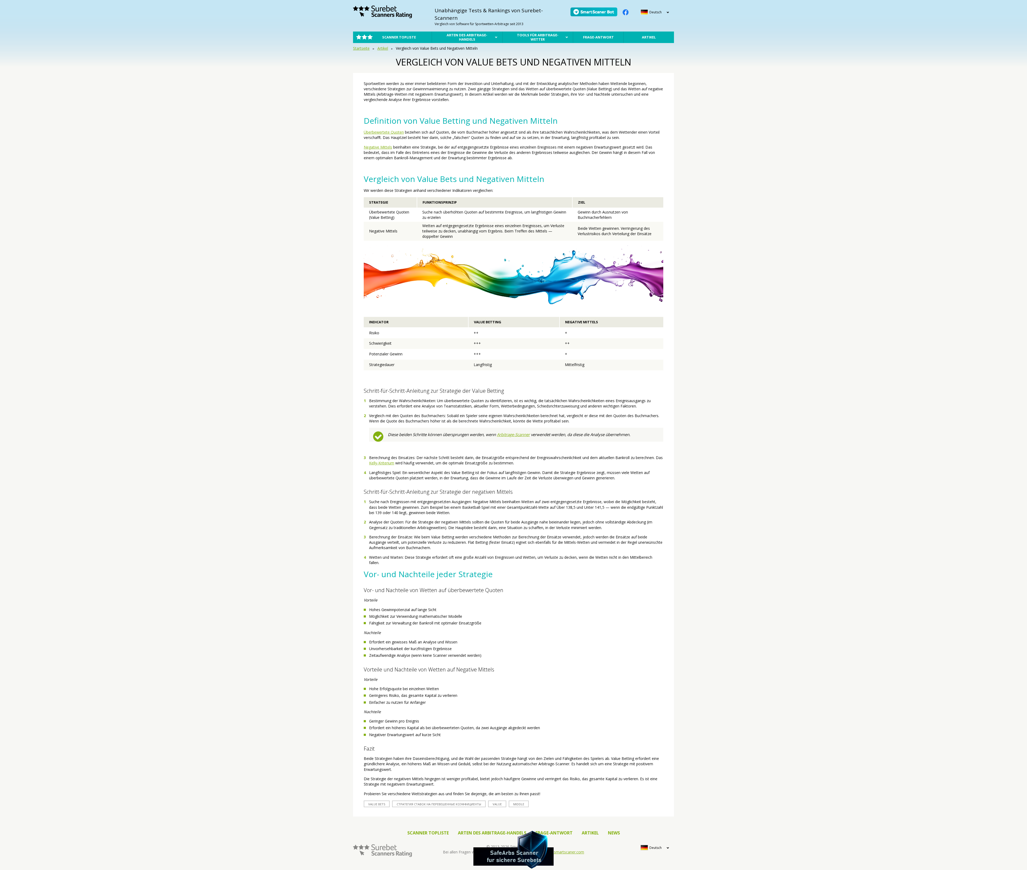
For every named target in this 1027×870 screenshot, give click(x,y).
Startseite (361, 48)
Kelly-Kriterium (381, 462)
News (614, 833)
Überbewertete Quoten (384, 132)
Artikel (649, 37)
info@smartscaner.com (564, 852)
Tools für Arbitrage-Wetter (537, 37)
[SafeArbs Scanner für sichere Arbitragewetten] (513, 849)
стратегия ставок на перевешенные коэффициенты (439, 804)
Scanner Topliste (399, 37)
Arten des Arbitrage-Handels (467, 37)
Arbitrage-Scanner (513, 434)
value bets (376, 804)
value (497, 804)
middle (518, 804)
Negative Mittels (378, 147)
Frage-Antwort (598, 37)
